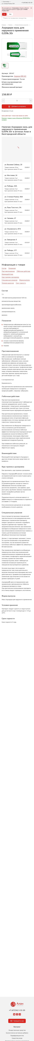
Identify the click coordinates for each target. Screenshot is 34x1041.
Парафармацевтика (17, 1036)
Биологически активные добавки (17, 1033)
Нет (10, 14)
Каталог (17, 1027)
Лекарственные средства (17, 1030)
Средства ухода (17, 1038)
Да (4, 14)
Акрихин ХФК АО (20, 76)
